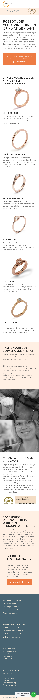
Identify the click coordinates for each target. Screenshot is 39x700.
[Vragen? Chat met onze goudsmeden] (33, 694)
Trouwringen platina (10, 613)
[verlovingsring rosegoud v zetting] (19, 307)
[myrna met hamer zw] (19, 436)
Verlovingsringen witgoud (12, 634)
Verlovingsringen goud (11, 627)
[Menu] (33, 4)
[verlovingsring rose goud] (19, 225)
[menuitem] (33, 4)
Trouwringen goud (9, 604)
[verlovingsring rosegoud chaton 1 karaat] (19, 98)
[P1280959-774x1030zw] (19, 404)
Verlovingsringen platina (11, 637)
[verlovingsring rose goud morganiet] (19, 266)
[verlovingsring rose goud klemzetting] (19, 183)
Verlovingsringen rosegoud (13, 631)
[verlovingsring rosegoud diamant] (19, 139)
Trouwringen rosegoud (11, 607)
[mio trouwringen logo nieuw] (16, 4)
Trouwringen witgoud (10, 610)
